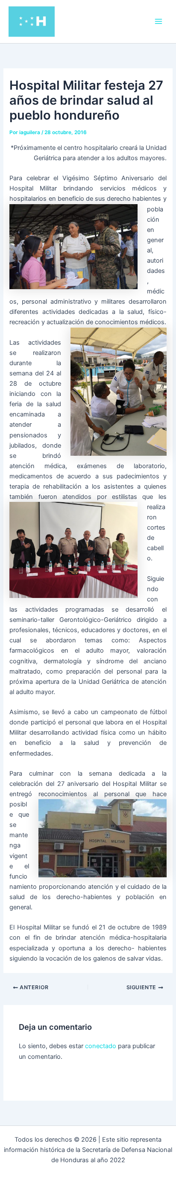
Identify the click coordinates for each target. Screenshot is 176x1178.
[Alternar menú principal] (158, 21)
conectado (100, 1046)
